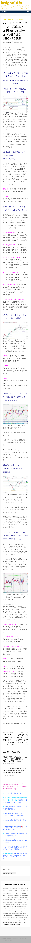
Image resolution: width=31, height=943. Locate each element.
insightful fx (11, 3)
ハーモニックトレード (9, 19)
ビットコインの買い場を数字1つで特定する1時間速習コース (15, 856)
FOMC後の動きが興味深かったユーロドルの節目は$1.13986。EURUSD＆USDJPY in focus (15, 759)
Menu (5, 11)
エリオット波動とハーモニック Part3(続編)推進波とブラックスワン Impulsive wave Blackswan (15, 771)
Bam (11, 940)
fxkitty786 (8, 42)
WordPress (4, 940)
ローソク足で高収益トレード (14, 793)
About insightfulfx (14, 924)
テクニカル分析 (19, 19)
